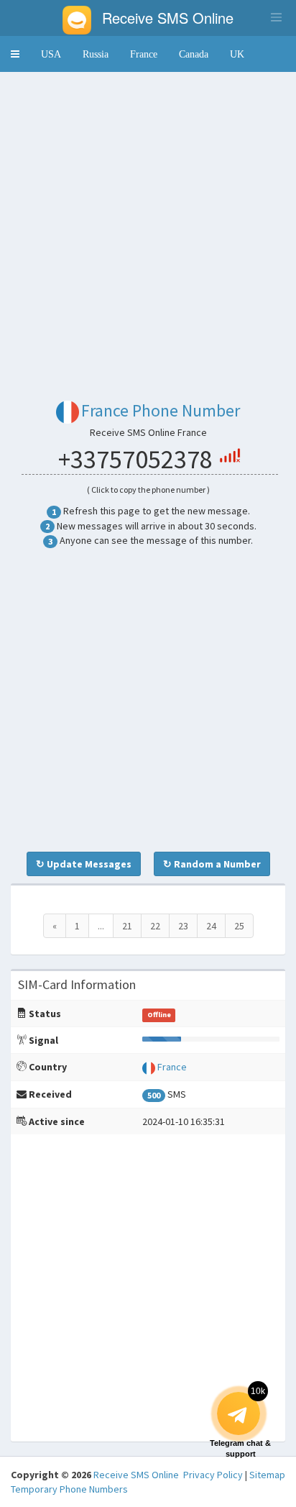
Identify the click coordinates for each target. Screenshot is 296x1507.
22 (155, 925)
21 (127, 925)
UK (237, 54)
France (143, 54)
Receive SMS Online (136, 1474)
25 (239, 925)
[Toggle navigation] (276, 17)
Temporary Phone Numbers (69, 1489)
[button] (15, 54)
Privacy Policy (213, 1474)
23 (183, 925)
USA (51, 54)
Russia (95, 54)
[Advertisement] (148, 231)
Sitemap (267, 1474)
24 (211, 925)
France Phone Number (160, 410)
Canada (193, 54)
